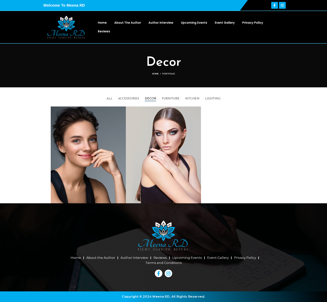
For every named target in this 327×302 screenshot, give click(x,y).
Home (102, 23)
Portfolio (168, 73)
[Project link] (88, 154)
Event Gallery (225, 23)
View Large (123, 109)
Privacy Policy (252, 23)
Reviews (104, 31)
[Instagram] (282, 5)
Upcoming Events (194, 23)
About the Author (127, 23)
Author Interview (161, 23)
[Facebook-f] (274, 5)
